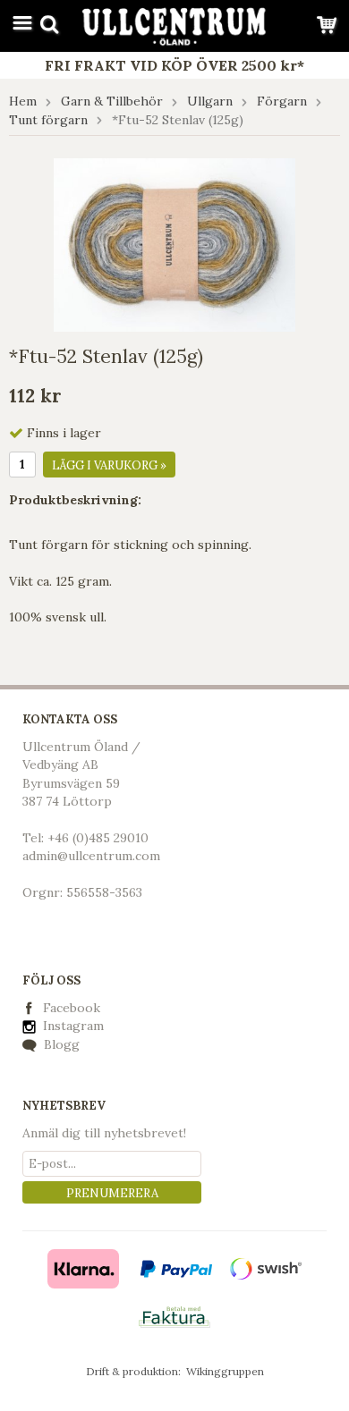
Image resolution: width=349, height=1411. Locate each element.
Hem (23, 101)
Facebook (71, 1008)
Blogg (60, 1044)
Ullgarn (210, 101)
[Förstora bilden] (174, 244)
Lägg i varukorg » (109, 465)
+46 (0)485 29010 (98, 838)
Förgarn (282, 101)
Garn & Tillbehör (112, 101)
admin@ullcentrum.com (91, 856)
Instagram (71, 1026)
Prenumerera (112, 1193)
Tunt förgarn (48, 120)
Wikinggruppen (225, 1371)
